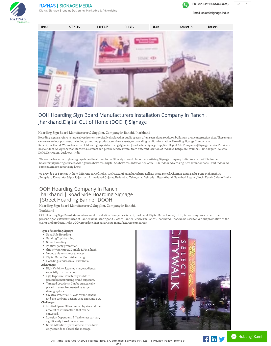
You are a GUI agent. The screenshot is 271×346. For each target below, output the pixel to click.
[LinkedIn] (214, 339)
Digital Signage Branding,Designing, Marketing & (71, 10)
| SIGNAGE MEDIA (74, 6)
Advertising (110, 10)
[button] (135, 69)
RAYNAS (47, 6)
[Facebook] (206, 339)
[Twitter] (222, 339)
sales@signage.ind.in (215, 13)
